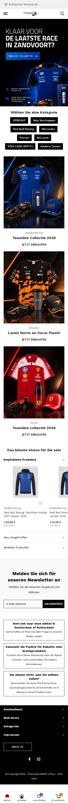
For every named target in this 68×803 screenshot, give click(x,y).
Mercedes (48, 129)
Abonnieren (53, 604)
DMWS (43, 774)
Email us (17, 746)
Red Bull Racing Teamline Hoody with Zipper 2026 (25, 514)
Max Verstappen (44, 120)
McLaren (43, 137)
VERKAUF (19, 120)
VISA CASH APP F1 (20, 146)
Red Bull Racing (23, 129)
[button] (5, 13)
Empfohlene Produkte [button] (20, 459)
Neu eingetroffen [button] (15, 537)
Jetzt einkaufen (34, 244)
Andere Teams (50, 146)
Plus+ (53, 774)
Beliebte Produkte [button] (16, 547)
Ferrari (24, 137)
